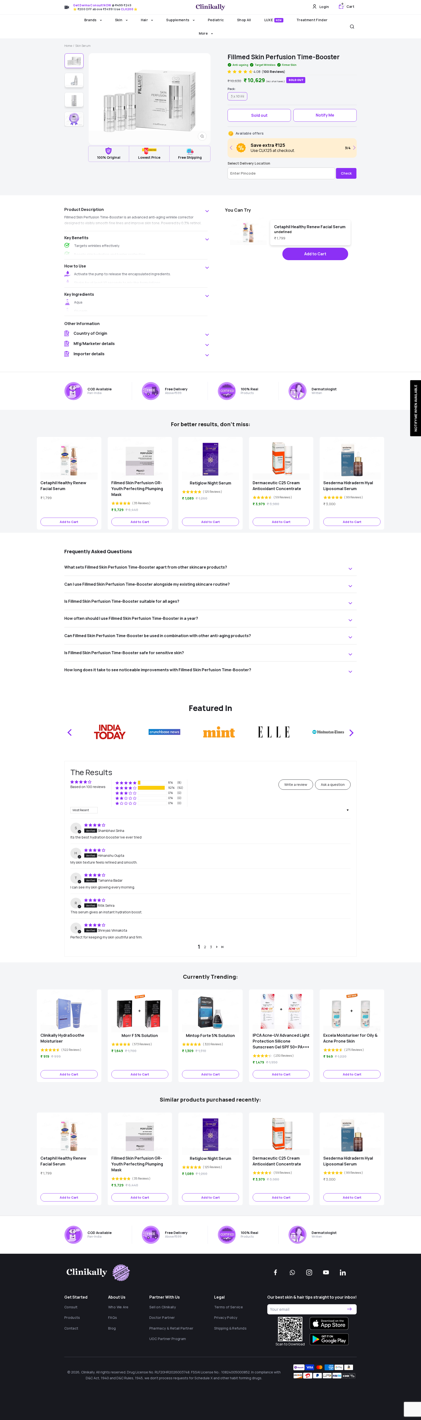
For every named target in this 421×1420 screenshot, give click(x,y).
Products (72, 1317)
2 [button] (205, 947)
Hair (145, 20)
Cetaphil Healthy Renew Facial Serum (309, 226)
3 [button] (211, 947)
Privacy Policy (226, 1317)
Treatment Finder (312, 20)
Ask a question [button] (333, 784)
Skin (119, 20)
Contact (71, 1328)
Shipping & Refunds (230, 1328)
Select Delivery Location (249, 163)
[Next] (353, 148)
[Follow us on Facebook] (275, 1272)
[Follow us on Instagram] (309, 1272)
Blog (112, 1328)
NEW (279, 20)
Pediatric (216, 20)
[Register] (349, 1309)
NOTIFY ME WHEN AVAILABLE (415, 408)
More (204, 33)
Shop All (244, 20)
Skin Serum (83, 46)
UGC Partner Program (167, 1338)
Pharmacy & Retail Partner (171, 1328)
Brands (90, 20)
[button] (240, 71)
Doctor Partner (162, 1317)
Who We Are (118, 1307)
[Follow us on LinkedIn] (343, 1272)
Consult (70, 1307)
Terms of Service (228, 1307)
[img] (94, 825)
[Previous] (232, 148)
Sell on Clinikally (162, 1307)
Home (68, 46)
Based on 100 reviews (87, 786)
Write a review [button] (295, 784)
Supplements (178, 20)
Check (346, 173)
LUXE (273, 20)
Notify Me (325, 115)
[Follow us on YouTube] (326, 1272)
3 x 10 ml (237, 96)
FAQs (112, 1317)
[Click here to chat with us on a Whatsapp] (292, 1272)
